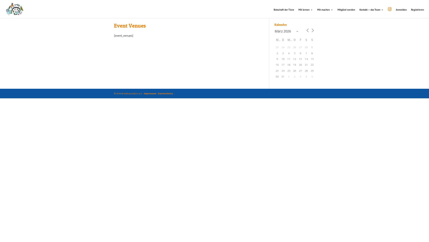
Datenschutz (165, 93)
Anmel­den (401, 10)
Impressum (150, 93)
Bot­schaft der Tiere (284, 10)
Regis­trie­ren (417, 10)
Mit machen (323, 10)
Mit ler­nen (304, 10)
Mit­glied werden (346, 10)
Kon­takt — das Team (369, 10)
